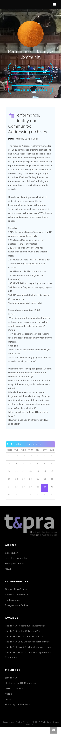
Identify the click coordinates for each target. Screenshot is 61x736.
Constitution (11, 552)
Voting (8, 693)
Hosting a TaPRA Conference (20, 683)
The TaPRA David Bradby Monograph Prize (28, 647)
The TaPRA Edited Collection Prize (23, 631)
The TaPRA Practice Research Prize (24, 636)
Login (8, 699)
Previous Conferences (16, 594)
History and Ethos (14, 563)
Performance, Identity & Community (30, 54)
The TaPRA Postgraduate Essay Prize (25, 625)
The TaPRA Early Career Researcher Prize (27, 641)
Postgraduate (12, 599)
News (8, 568)
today (18, 444)
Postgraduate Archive (16, 605)
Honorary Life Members (17, 704)
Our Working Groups (16, 589)
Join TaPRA (11, 677)
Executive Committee (16, 558)
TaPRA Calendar (14, 688)
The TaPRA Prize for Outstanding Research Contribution (28, 655)
